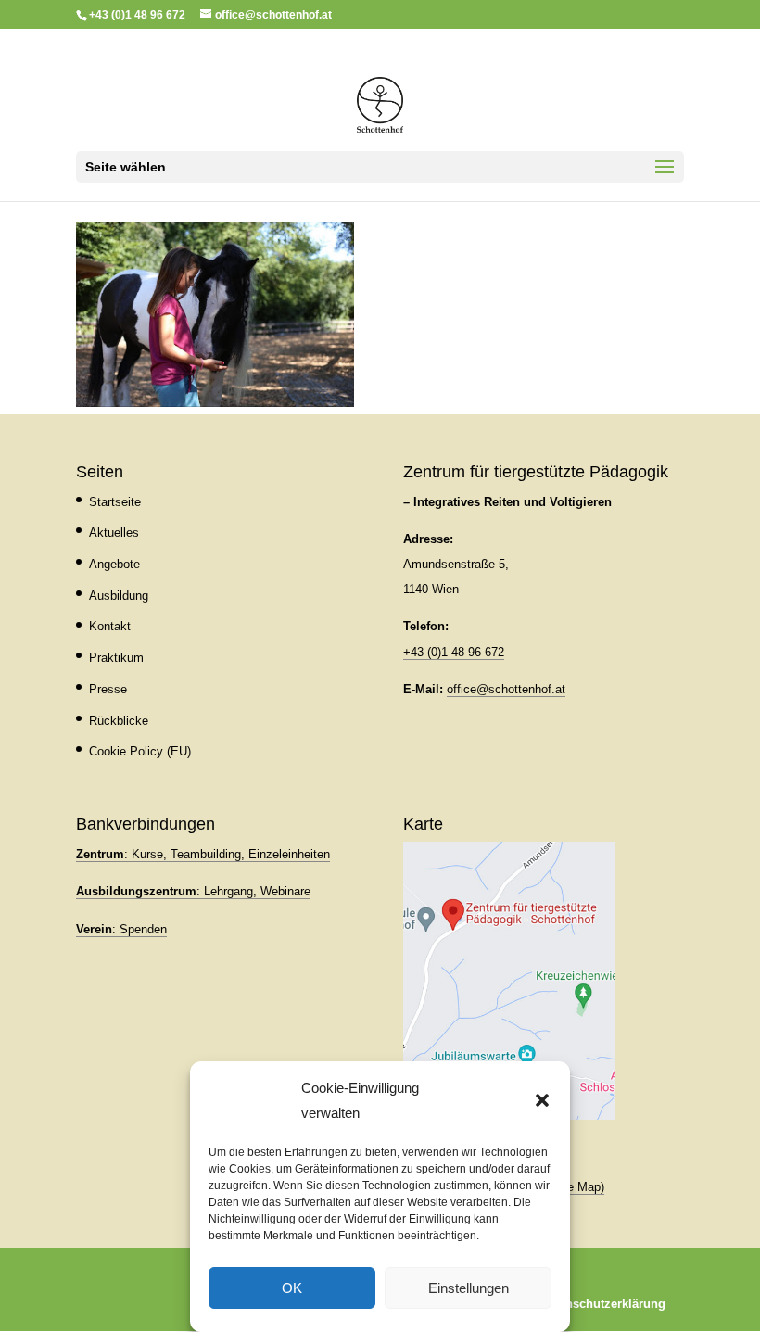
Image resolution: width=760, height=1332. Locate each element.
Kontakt (110, 626)
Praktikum (116, 658)
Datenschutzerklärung (602, 1304)
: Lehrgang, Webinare (193, 891)
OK (292, 1288)
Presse (108, 689)
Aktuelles (114, 532)
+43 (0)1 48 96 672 (453, 652)
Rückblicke (118, 721)
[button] (542, 1100)
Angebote (114, 564)
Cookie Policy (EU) (140, 751)
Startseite (115, 502)
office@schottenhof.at (506, 689)
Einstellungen (468, 1288)
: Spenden (121, 929)
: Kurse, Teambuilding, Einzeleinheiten (203, 854)
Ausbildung (118, 596)
